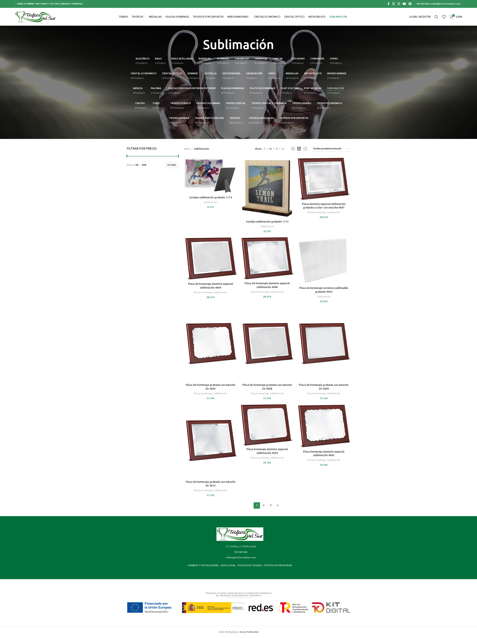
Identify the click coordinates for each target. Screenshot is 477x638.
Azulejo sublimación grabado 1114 (210, 197)
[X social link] (393, 4)
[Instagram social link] (398, 4)
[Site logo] (35, 17)
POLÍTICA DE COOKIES (250, 565)
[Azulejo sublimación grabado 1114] (210, 175)
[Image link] (239, 534)
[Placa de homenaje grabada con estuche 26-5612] (210, 441)
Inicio (187, 149)
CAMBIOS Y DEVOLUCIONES (203, 565)
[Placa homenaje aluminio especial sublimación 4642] (323, 426)
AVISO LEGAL (228, 565)
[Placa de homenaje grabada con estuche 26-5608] (267, 344)
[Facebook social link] (388, 4)
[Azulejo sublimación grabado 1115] (267, 187)
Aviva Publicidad (249, 632)
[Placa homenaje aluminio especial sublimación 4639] (267, 425)
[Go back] (198, 44)
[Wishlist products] (444, 17)
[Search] (436, 17)
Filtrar (171, 165)
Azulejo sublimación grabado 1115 (267, 221)
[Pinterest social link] (410, 4)
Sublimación (210, 202)
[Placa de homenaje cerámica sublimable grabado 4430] (323, 261)
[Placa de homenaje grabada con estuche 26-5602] (210, 344)
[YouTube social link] (404, 4)
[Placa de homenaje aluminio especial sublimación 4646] (267, 258)
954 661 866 (240, 552)
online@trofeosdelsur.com (241, 558)
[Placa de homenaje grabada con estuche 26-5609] (323, 344)
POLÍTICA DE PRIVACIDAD (278, 565)
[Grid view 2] (293, 148)
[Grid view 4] (305, 148)
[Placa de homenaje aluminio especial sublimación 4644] (210, 258)
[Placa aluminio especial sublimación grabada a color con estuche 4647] (323, 178)
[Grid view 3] (299, 148)
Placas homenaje (316, 212)
